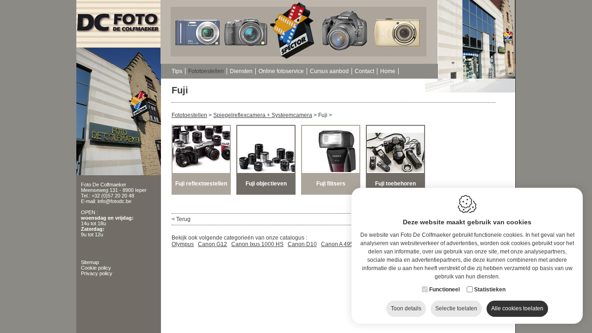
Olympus (183, 244)
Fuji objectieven (266, 183)
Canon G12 (212, 244)
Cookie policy (96, 268)
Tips (177, 71)
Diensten (241, 71)
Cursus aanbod (329, 71)
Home (387, 71)
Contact (364, 71)
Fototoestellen (206, 71)
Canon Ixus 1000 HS (257, 244)
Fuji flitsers (330, 183)
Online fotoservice (281, 71)
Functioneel (444, 289)
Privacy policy (96, 273)
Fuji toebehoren (395, 183)
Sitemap (90, 262)
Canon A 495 (337, 244)
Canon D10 (302, 244)
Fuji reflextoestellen (201, 183)
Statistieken (490, 289)
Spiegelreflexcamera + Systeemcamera (262, 115)
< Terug (181, 219)
